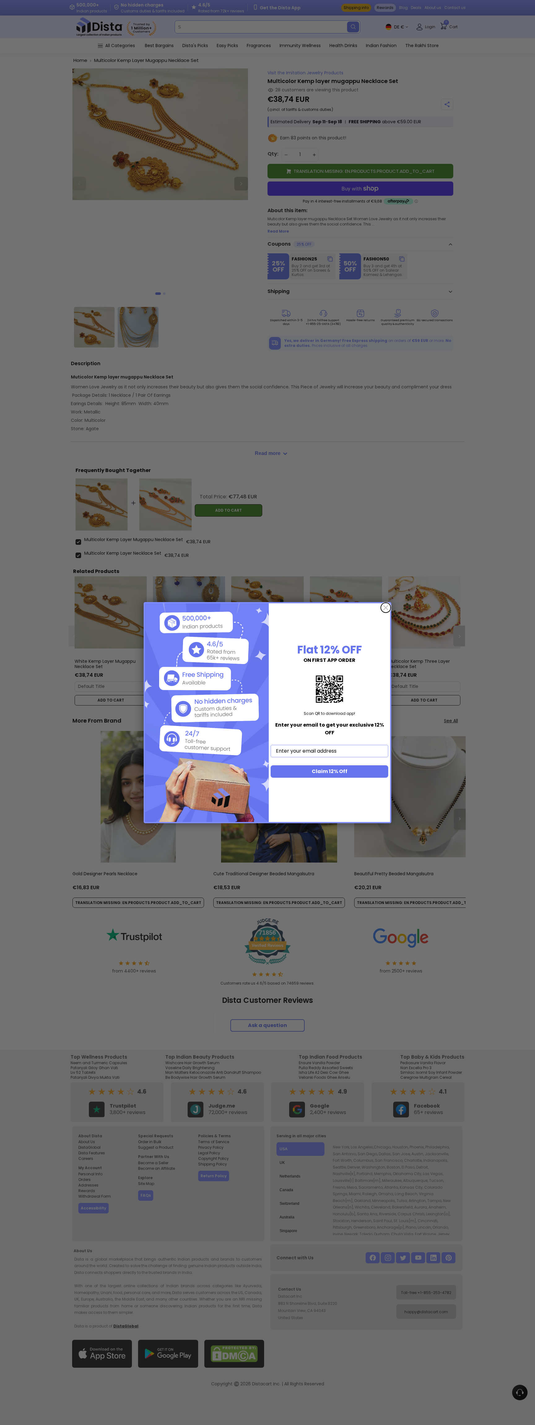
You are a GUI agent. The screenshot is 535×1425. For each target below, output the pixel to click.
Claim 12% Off (329, 771)
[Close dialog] (386, 608)
